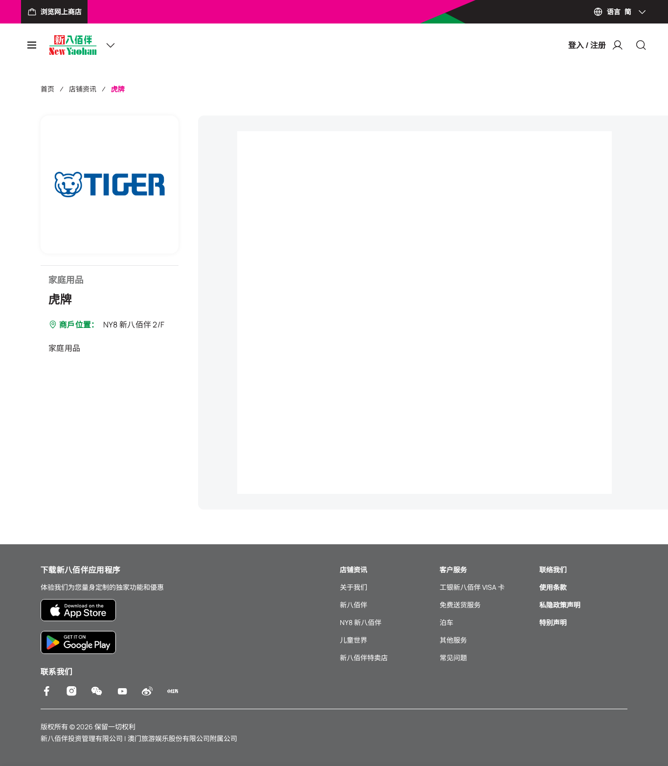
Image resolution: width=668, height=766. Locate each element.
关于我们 (353, 587)
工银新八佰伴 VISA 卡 (472, 587)
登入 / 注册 (587, 45)
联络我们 (553, 569)
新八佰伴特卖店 (364, 657)
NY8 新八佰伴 (360, 622)
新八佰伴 (353, 604)
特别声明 (553, 622)
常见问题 (453, 657)
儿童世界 (353, 640)
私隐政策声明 (559, 604)
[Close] (641, 45)
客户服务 (453, 569)
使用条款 (553, 587)
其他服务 (453, 640)
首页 (47, 88)
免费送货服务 (460, 604)
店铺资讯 (82, 88)
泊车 (446, 622)
